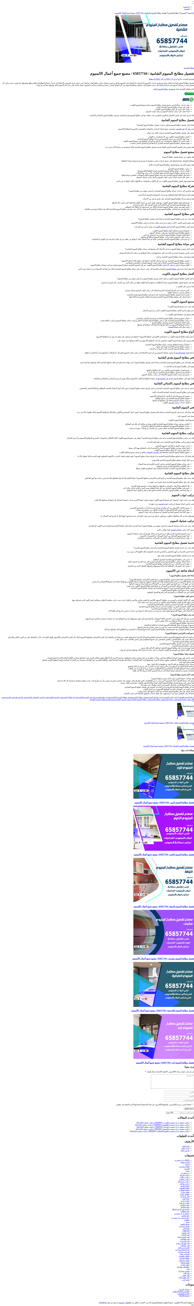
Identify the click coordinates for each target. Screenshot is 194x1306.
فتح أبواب (186, 1228)
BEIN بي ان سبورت (182, 1160)
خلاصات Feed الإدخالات (181, 1292)
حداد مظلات (185, 1211)
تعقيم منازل (185, 1192)
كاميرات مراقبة (184, 1248)
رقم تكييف (186, 1216)
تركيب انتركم (185, 1175)
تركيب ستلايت (184, 1179)
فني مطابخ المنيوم (172, 269)
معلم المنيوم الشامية (97, 699)
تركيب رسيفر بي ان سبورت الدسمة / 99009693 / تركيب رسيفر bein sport (163, 1129)
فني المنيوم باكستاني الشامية (37, 697)
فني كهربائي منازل (183, 1243)
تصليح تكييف (185, 1186)
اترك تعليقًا (153, 79)
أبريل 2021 (186, 1148)
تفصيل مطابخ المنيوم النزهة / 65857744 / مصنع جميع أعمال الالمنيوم (164, 906)
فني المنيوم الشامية (55, 697)
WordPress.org (184, 1296)
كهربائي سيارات (184, 1252)
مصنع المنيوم (110, 699)
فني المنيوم (180, 129)
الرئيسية (186, 7)
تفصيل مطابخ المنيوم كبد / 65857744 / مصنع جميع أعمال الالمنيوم (165, 1062)
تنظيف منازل (185, 1194)
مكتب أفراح (185, 1265)
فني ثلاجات (185, 1235)
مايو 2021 (186, 1146)
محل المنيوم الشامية (122, 699)
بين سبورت (185, 1173)
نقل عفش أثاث (184, 1277)
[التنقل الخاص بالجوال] (193, 1)
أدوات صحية (185, 1162)
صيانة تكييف (185, 1224)
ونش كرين (186, 1280)
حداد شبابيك (185, 1207)
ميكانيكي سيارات (183, 1267)
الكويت (176, 1303)
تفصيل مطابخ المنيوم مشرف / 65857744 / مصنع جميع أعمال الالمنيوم (163, 958)
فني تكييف (186, 1233)
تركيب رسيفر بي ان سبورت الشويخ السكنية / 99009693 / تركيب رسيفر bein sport (160, 1131)
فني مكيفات (185, 1245)
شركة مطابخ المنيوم (69, 697)
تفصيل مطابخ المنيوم (140, 697)
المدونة (187, 9)
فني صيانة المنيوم (169, 699)
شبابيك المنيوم (176, 530)
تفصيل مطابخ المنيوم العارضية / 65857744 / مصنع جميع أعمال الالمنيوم (162, 1010)
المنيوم (187, 1169)
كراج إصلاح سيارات (182, 1250)
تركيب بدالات (185, 1177)
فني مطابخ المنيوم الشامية (140, 699)
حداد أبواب (186, 1199)
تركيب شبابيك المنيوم (156, 697)
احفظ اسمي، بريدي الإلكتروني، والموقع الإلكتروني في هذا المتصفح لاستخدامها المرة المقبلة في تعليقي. (153, 1104)
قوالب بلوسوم (124, 1303)
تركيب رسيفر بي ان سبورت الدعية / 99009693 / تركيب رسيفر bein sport (163, 1127)
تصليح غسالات (184, 1190)
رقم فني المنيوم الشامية (86, 697)
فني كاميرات (185, 1241)
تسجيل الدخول (184, 1289)
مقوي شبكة (185, 1263)
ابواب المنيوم (163, 504)
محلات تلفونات (184, 1256)
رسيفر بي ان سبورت (182, 1213)
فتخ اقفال (186, 1231)
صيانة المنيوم (173, 327)
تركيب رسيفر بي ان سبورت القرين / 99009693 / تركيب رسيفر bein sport (163, 1123)
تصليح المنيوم (180, 353)
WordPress (103, 1303)
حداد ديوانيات (185, 1205)
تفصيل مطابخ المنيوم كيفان (163, 89)
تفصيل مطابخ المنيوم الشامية (121, 697)
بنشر (188, 1171)
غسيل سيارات (184, 1226)
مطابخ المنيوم (189, 68)
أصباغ (187, 1164)
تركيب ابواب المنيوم (171, 697)
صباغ (188, 1222)
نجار (188, 1269)
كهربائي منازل (184, 1254)
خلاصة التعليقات (183, 1294)
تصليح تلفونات (184, 1188)
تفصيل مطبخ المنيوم (103, 697)
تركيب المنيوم (174, 403)
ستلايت (187, 1220)
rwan (192, 79)
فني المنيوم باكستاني (154, 452)
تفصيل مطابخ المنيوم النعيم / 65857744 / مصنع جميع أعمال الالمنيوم (164, 854)
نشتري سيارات (184, 1271)
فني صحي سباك (183, 1237)
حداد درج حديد (184, 1203)
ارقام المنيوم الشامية (186, 697)
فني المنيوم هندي (162, 378)
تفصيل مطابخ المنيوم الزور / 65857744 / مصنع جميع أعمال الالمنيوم (164, 802)
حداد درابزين (185, 1201)
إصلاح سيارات (184, 1167)
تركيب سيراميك (184, 1181)
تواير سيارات (185, 1196)
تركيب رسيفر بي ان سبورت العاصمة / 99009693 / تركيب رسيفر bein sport (162, 1125)
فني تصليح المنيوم (183, 699)
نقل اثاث (186, 1273)
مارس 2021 (185, 1151)
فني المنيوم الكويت (162, 227)
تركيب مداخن (185, 1184)
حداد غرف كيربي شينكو (181, 1209)
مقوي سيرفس (184, 1260)
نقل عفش (186, 1275)
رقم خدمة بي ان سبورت (180, 1218)
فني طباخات (185, 1239)
